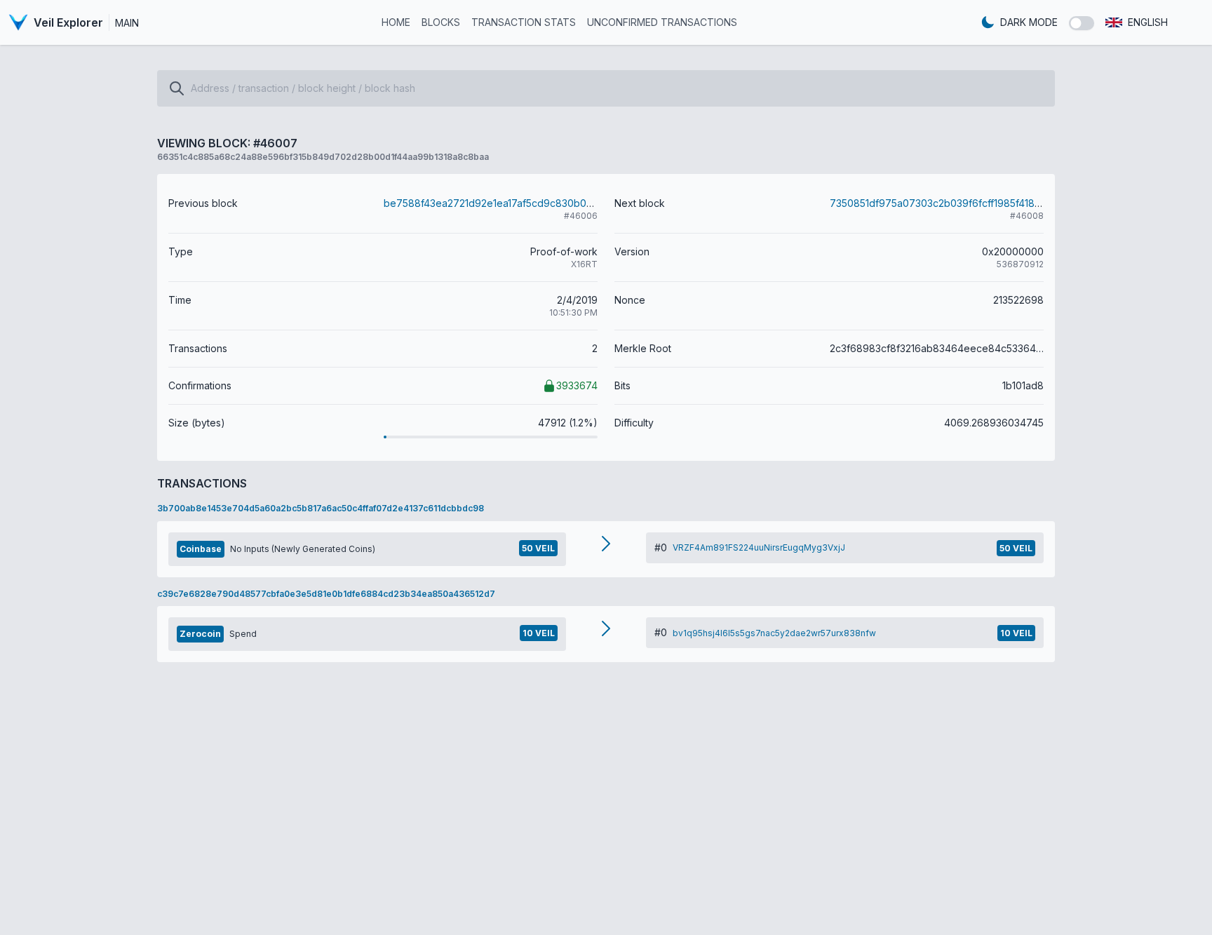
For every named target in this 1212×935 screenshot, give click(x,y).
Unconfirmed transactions (662, 22)
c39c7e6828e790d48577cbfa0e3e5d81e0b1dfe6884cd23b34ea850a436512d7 (326, 593)
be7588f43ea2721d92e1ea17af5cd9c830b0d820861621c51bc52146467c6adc (564, 203)
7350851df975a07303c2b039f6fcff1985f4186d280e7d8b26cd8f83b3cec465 (1010, 203)
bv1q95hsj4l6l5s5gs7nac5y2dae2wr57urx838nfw (774, 633)
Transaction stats (523, 22)
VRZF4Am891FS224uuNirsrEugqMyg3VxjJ (759, 547)
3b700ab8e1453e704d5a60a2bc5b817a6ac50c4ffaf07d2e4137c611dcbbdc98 (320, 508)
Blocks (441, 22)
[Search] (177, 88)
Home (396, 22)
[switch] (1081, 23)
